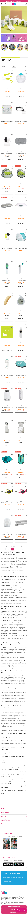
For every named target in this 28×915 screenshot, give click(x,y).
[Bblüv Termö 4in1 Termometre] (7, 268)
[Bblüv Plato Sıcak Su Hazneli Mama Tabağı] (21, 78)
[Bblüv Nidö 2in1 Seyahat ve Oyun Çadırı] (7, 173)
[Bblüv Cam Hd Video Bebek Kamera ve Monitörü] (21, 109)
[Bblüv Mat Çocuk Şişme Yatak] (7, 205)
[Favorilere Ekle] (12, 71)
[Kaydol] (23, 881)
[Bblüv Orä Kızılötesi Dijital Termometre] (21, 268)
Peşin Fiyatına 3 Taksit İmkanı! (14, 1)
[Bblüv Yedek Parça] (7, 332)
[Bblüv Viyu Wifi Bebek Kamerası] (7, 236)
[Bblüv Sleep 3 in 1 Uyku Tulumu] (21, 427)
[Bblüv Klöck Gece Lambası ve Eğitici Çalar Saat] (21, 300)
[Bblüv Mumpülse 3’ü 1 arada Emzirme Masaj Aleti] (7, 300)
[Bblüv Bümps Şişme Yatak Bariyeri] (21, 522)
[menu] (1, 4)
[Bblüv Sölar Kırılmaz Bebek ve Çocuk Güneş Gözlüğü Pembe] (21, 491)
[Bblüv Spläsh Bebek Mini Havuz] (21, 363)
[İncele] (12, 73)
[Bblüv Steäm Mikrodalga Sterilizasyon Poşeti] (7, 109)
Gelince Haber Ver (21, 128)
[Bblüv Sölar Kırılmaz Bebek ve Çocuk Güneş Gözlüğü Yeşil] (7, 491)
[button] (13, 66)
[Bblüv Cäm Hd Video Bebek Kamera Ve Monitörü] (7, 141)
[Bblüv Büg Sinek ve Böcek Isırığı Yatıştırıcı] (21, 395)
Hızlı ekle (21, 96)
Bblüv (7, 88)
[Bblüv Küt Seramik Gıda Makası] (7, 78)
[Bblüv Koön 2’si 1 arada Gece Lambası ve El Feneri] (7, 427)
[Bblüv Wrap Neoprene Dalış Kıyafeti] (21, 459)
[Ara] (5, 4)
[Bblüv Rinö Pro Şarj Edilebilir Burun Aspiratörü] (21, 332)
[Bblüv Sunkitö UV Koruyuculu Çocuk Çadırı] (21, 236)
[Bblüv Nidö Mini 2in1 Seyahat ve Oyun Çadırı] (21, 173)
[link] (14, 19)
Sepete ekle (7, 96)
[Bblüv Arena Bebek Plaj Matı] (7, 459)
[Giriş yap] (22, 4)
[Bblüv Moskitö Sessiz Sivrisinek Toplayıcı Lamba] (7, 395)
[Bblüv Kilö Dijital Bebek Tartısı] (21, 205)
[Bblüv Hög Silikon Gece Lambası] (7, 522)
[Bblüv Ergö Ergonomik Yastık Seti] (21, 141)
